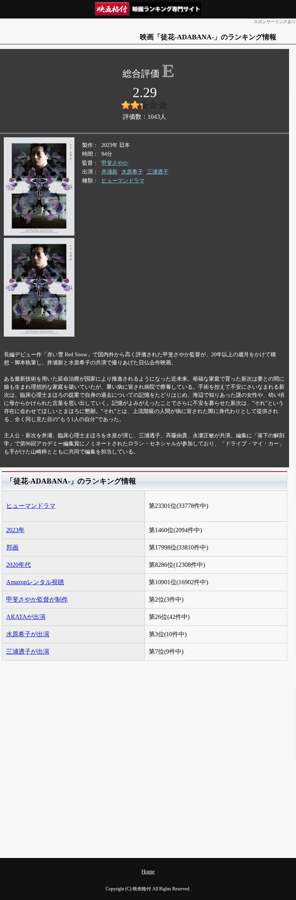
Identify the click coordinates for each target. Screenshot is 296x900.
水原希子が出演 (27, 634)
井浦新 (109, 172)
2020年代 (18, 564)
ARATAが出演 (25, 616)
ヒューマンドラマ (123, 181)
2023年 (15, 530)
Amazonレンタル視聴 (35, 582)
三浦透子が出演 (27, 651)
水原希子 (132, 172)
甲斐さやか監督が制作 (37, 599)
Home (148, 872)
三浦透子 (157, 172)
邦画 (12, 547)
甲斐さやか (114, 163)
